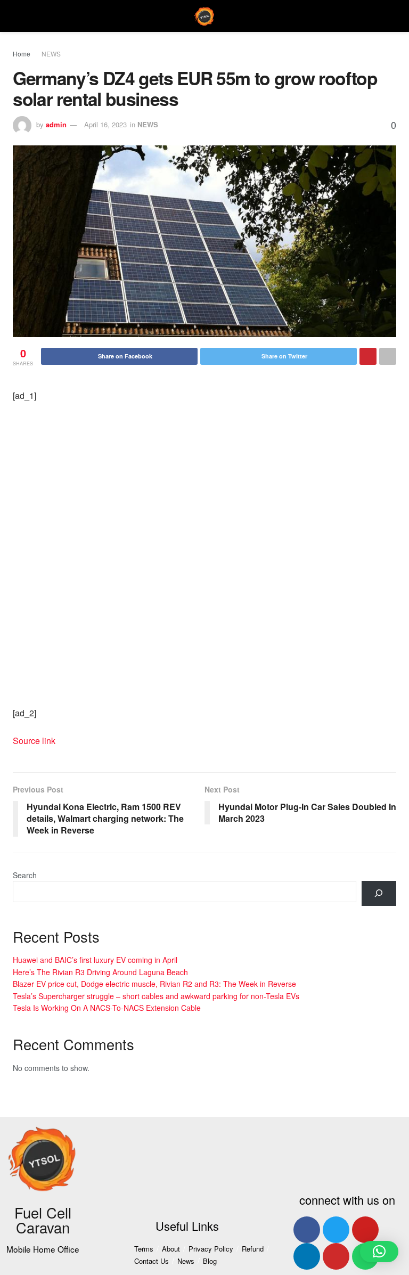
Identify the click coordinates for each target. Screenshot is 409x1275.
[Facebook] (306, 1229)
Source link (34, 740)
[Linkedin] (306, 1256)
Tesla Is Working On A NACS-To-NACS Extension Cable (107, 1007)
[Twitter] (336, 1229)
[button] (379, 1251)
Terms (143, 1249)
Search (25, 875)
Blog (210, 1261)
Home (21, 53)
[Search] (379, 893)
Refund (253, 1249)
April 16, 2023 (105, 124)
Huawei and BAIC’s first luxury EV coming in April (95, 959)
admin (56, 124)
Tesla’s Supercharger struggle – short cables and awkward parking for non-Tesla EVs (156, 996)
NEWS (51, 53)
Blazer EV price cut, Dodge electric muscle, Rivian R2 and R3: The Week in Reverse (154, 983)
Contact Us (151, 1261)
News (185, 1261)
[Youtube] (365, 1229)
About (171, 1249)
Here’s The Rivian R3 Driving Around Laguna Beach (100, 972)
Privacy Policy (211, 1249)
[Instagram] (336, 1256)
